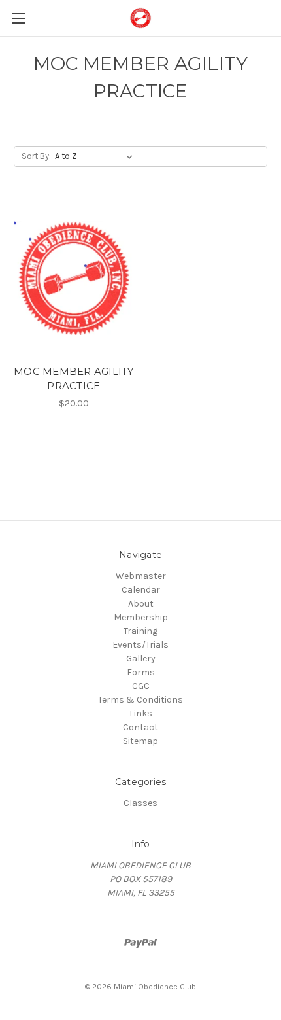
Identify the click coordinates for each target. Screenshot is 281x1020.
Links (140, 713)
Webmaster (141, 576)
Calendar (141, 589)
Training (140, 631)
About (141, 603)
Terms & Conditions (140, 699)
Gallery (141, 658)
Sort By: (36, 156)
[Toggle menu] (18, 18)
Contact (140, 727)
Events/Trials (140, 644)
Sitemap (140, 741)
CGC (141, 686)
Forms (141, 672)
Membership (141, 617)
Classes (140, 803)
